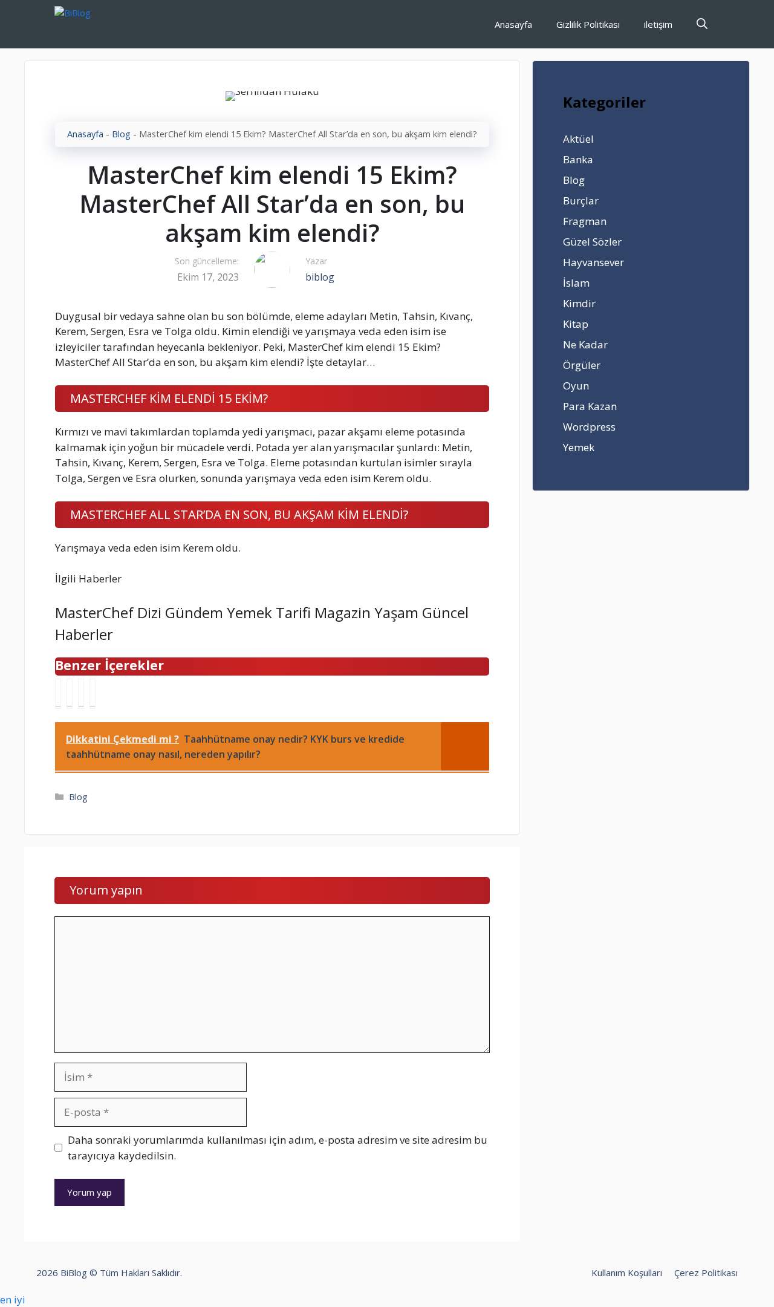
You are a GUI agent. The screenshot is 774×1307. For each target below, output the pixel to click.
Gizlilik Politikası (588, 24)
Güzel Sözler (592, 242)
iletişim (658, 24)
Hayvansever (593, 262)
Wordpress (589, 427)
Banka (578, 159)
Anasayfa (513, 24)
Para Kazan (590, 406)
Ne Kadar (585, 344)
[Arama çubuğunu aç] (702, 24)
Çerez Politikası (706, 1272)
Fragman (585, 221)
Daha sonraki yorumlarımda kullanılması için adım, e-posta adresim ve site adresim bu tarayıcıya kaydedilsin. (277, 1147)
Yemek (578, 447)
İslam (576, 283)
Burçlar (581, 200)
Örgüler (581, 365)
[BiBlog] (91, 24)
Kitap (575, 324)
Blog (121, 134)
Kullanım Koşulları (626, 1272)
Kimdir (579, 303)
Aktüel (578, 139)
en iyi (12, 1299)
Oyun (576, 386)
